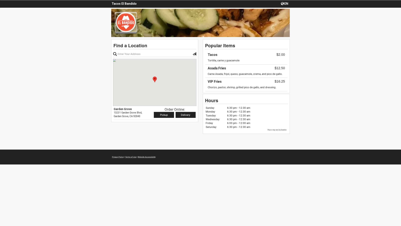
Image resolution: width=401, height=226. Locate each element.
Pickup (164, 114)
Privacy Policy (118, 157)
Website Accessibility (147, 157)
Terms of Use (130, 157)
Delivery (185, 114)
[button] (284, 3)
